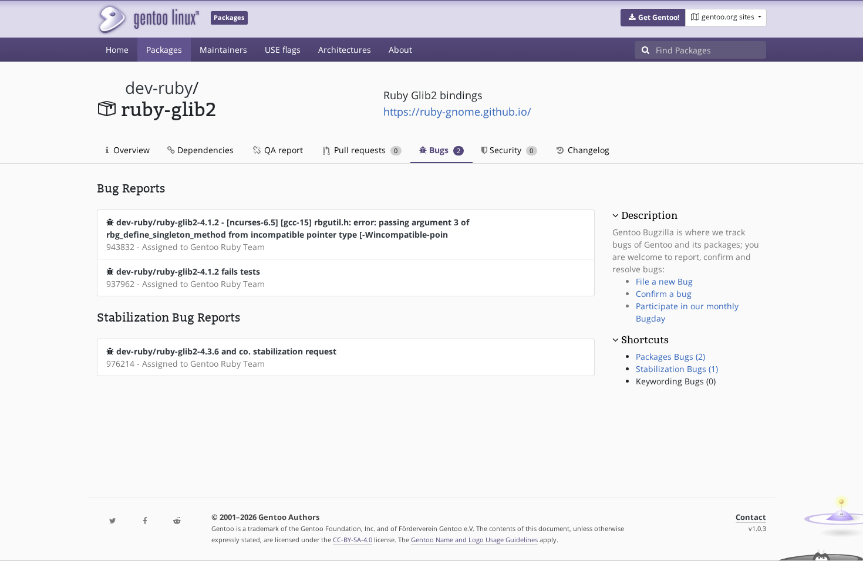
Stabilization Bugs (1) (677, 368)
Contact (751, 517)
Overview (130, 150)
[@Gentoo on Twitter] (113, 521)
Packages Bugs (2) (670, 356)
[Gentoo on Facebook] (144, 521)
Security (510, 150)
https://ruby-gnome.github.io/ (457, 111)
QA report (282, 150)
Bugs (443, 150)
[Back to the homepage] (148, 19)
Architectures (344, 49)
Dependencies (204, 150)
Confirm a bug (664, 293)
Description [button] (649, 215)
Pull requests (364, 150)
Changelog (587, 150)
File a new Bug (664, 281)
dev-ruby (159, 88)
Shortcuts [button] (645, 340)
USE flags (283, 49)
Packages (164, 49)
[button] (653, 17)
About (400, 49)
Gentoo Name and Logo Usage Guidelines (474, 539)
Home (117, 49)
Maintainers (223, 49)
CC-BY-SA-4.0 (352, 539)
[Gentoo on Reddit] (177, 521)
